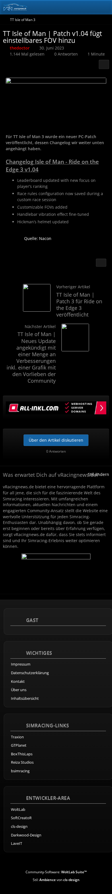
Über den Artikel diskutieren (56, 440)
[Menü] (104, 7)
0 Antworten (66, 54)
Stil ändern (98, 474)
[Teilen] (104, 64)
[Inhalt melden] (101, 263)
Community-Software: (56, 872)
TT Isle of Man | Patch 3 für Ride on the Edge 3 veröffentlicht (79, 304)
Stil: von (56, 879)
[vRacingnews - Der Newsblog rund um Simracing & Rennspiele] (15, 7)
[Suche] (76, 7)
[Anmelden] (90, 7)
